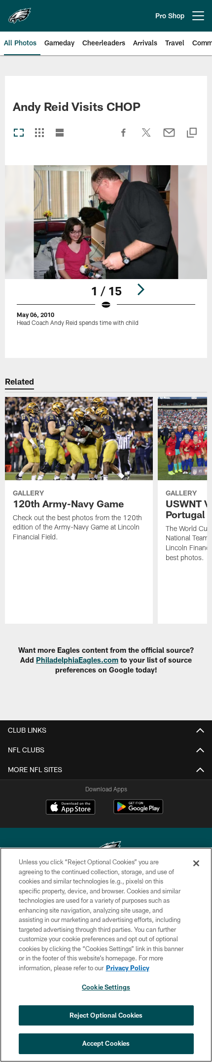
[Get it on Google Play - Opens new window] (138, 812)
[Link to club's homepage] (20, 12)
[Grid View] (39, 133)
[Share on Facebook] (123, 137)
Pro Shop (169, 15)
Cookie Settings (106, 987)
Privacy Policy (127, 968)
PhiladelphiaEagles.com (77, 660)
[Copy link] (191, 133)
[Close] (196, 863)
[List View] (60, 133)
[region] (106, 955)
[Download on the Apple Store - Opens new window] (70, 808)
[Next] (140, 289)
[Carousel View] (19, 133)
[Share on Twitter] (146, 137)
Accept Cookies (106, 1043)
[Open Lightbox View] (106, 251)
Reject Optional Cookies (106, 1015)
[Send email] (169, 137)
